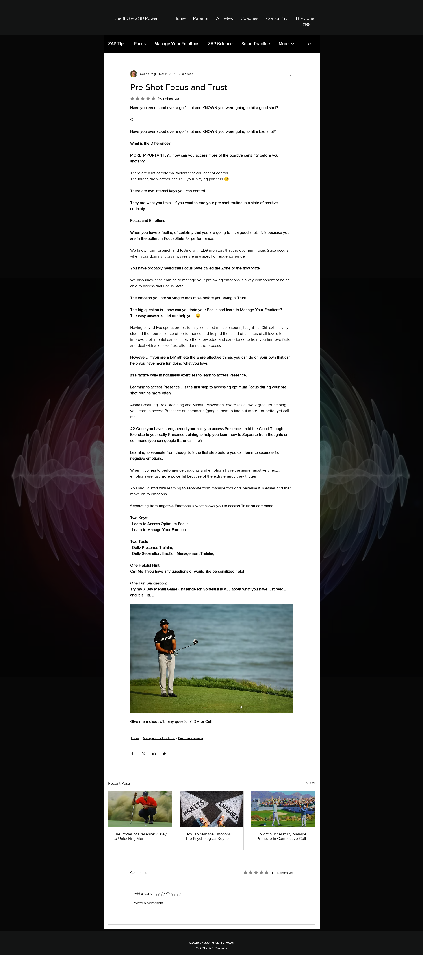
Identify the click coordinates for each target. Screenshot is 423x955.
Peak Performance (190, 738)
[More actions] (290, 74)
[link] (306, 24)
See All (310, 782)
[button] (310, 44)
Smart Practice (255, 43)
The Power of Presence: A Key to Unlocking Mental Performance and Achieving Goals (140, 836)
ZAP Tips (116, 43)
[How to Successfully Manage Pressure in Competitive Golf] (283, 809)
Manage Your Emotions (176, 43)
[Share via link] (165, 753)
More (284, 43)
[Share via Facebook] (132, 753)
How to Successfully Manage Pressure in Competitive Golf (281, 836)
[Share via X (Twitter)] (143, 753)
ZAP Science (220, 43)
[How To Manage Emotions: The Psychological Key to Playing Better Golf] (212, 809)
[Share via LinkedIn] (154, 753)
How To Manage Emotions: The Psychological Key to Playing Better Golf (208, 836)
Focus (140, 43)
